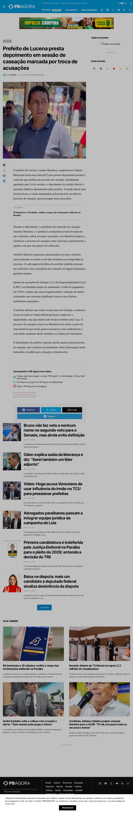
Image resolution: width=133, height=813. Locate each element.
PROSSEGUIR (67, 808)
